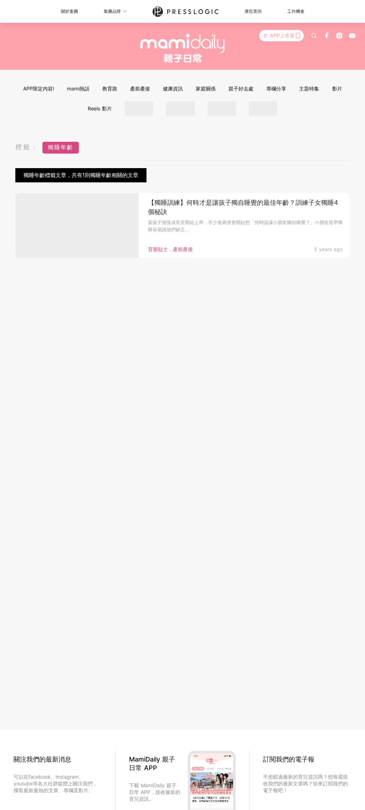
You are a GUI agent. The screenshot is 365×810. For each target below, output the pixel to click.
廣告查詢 (253, 11)
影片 (337, 88)
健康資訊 (173, 88)
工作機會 (295, 11)
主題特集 (309, 88)
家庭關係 (206, 88)
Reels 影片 (100, 108)
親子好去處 (240, 88)
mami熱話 (78, 88)
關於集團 (69, 11)
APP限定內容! (38, 88)
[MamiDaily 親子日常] (182, 48)
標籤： (27, 147)
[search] (314, 35)
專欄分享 (276, 88)
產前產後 (140, 88)
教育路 (109, 88)
